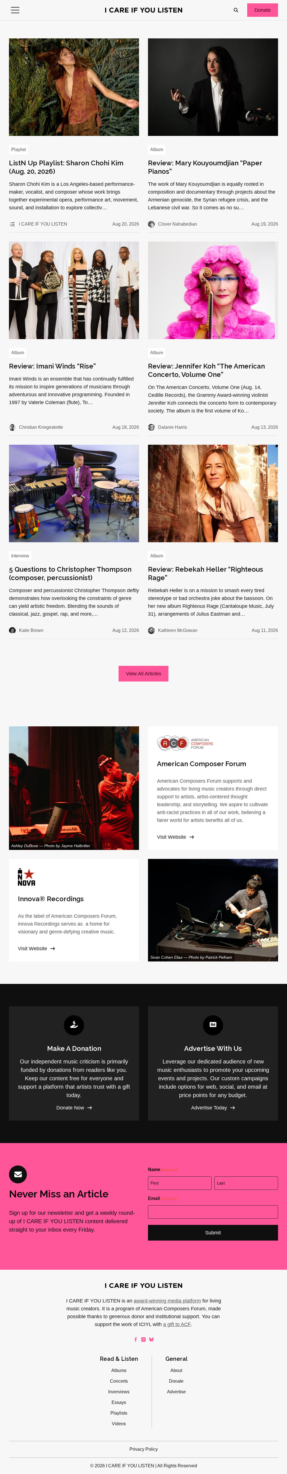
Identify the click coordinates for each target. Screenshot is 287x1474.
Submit (213, 1233)
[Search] (236, 10)
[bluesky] (151, 1339)
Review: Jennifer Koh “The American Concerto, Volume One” (206, 370)
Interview (20, 555)
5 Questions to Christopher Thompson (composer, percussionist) (70, 573)
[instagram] (143, 1339)
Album (156, 149)
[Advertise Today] (213, 1063)
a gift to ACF (177, 1324)
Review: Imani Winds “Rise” (52, 366)
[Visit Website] (213, 788)
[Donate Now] (74, 1063)
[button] (15, 10)
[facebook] (135, 1339)
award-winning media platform (167, 1301)
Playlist (18, 149)
